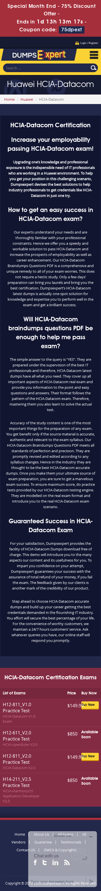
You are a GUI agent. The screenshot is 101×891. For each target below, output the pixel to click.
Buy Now (88, 705)
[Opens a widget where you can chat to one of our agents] (62, 859)
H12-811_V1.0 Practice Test (17, 707)
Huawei (26, 99)
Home (9, 99)
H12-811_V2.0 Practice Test (17, 759)
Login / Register (89, 43)
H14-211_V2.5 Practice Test (17, 782)
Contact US (26, 849)
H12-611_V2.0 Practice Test (17, 736)
